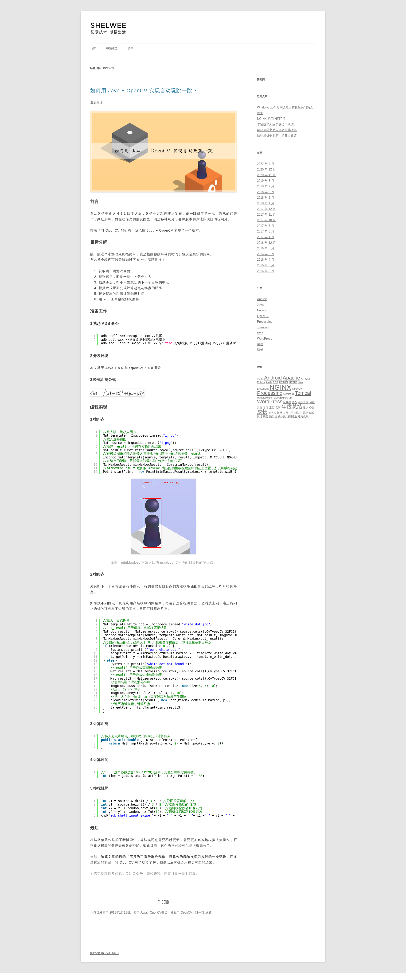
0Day (260, 378)
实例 (278, 407)
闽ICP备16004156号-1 (104, 953)
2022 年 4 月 (265, 164)
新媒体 (298, 412)
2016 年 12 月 (266, 242)
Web (260, 333)
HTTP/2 (283, 382)
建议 (305, 407)
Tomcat (303, 393)
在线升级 (303, 402)
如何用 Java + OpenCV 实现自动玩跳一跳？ (144, 90)
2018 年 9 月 (265, 186)
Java (143, 912)
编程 (311, 412)
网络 (259, 416)
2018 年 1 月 (265, 203)
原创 (294, 402)
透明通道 (292, 416)
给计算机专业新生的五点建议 (277, 135)
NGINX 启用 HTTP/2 (271, 118)
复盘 (259, 407)
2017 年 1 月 (265, 237)
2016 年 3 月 (265, 265)
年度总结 (291, 407)
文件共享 (288, 412)
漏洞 (305, 412)
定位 (271, 407)
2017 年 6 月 (265, 231)
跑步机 (273, 416)
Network (262, 310)
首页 (93, 48)
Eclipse (261, 382)
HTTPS (293, 382)
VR (290, 397)
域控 (312, 402)
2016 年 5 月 (265, 254)
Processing (264, 321)
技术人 (272, 412)
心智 (311, 407)
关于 (130, 48)
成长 (262, 412)
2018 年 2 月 (265, 197)
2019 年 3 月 (265, 180)
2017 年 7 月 (265, 226)
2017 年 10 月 (266, 220)
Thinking (263, 327)
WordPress (264, 338)
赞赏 (265, 416)
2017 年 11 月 (266, 214)
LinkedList (263, 388)
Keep (301, 382)
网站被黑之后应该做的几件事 (277, 130)
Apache (291, 378)
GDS (275, 382)
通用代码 (303, 416)
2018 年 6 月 (265, 192)
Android (262, 299)
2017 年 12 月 (266, 209)
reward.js (288, 393)
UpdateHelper (265, 397)
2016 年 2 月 (265, 271)
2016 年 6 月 (265, 248)
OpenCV (155, 912)
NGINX (280, 387)
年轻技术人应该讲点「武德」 (277, 124)
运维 (260, 350)
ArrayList (306, 378)
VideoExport (281, 397)
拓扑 (279, 412)
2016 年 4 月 (265, 259)
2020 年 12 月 (266, 169)
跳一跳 (199, 912)
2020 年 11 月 (266, 175)
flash (269, 382)
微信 (260, 344)
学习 (265, 407)
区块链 (287, 402)
